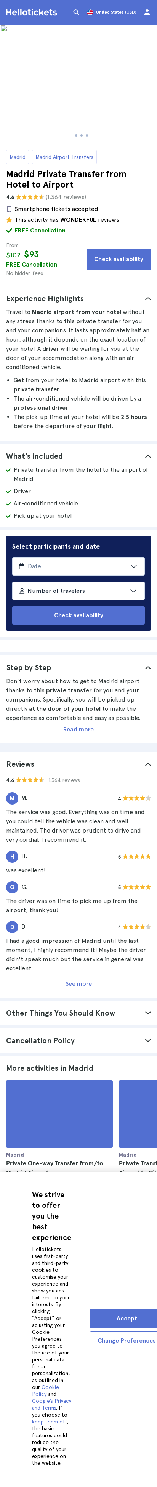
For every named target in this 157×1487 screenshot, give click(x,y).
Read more (78, 729)
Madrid (18, 157)
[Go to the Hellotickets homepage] (33, 12)
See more (79, 983)
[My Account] (147, 12)
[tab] (78, 298)
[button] (78, 298)
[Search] (76, 12)
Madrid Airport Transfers (64, 157)
